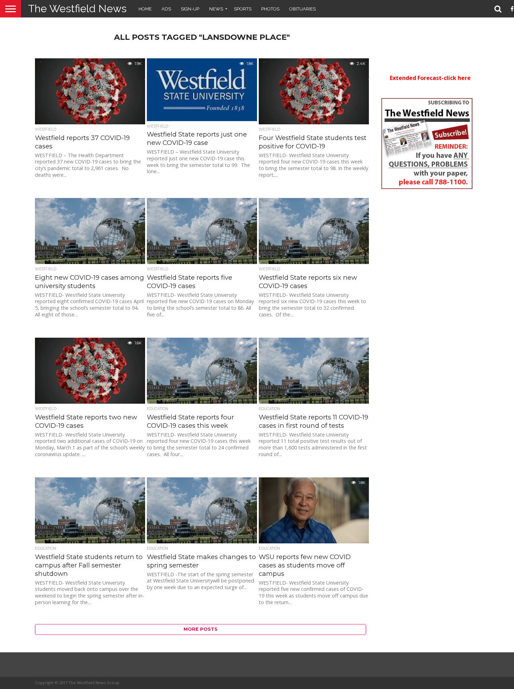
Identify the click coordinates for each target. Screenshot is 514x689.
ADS (166, 9)
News (216, 9)
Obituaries (302, 9)
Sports (242, 9)
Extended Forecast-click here (430, 78)
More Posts (200, 629)
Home (145, 9)
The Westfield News (77, 8)
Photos (270, 9)
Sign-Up (190, 9)
